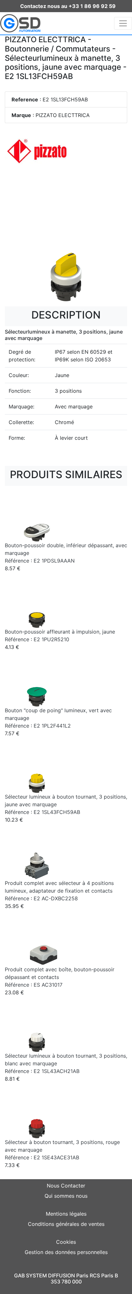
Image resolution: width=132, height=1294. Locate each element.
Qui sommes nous (66, 1196)
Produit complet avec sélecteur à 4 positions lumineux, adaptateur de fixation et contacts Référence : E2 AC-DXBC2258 (59, 891)
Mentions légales (66, 1214)
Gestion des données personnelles (66, 1252)
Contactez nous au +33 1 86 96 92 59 (68, 6)
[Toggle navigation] (123, 23)
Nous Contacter (66, 1185)
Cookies (66, 1242)
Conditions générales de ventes (66, 1224)
